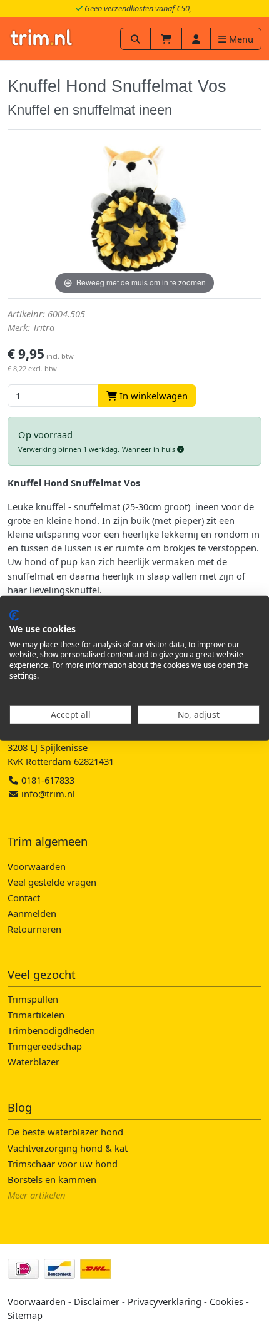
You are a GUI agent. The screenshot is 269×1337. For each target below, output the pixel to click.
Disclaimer (96, 1301)
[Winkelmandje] (166, 39)
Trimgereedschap (45, 1046)
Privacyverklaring (164, 1301)
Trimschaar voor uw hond (63, 1163)
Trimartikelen (36, 1014)
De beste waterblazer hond (65, 1131)
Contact (24, 897)
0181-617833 (46, 780)
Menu (239, 39)
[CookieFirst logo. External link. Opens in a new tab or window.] (14, 615)
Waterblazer (33, 1061)
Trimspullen (33, 999)
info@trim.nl (48, 793)
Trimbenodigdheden (51, 1030)
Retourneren (34, 929)
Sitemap (25, 1315)
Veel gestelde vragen (52, 882)
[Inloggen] (196, 39)
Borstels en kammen (52, 1179)
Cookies (226, 1301)
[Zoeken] (135, 39)
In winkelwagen (152, 395)
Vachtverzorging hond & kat (68, 1148)
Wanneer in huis (149, 449)
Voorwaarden (37, 866)
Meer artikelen (37, 1195)
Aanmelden (32, 913)
